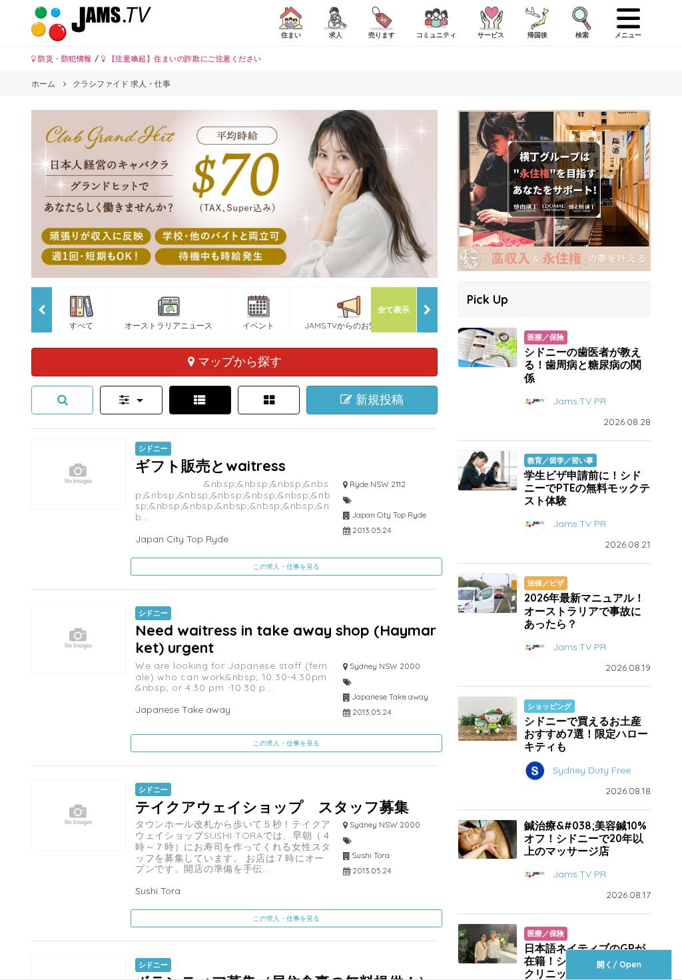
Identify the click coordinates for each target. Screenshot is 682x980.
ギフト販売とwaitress (217, 465)
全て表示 (394, 309)
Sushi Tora (157, 891)
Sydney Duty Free (592, 769)
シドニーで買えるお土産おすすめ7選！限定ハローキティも (586, 733)
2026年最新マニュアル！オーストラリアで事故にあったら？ (584, 610)
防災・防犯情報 (64, 58)
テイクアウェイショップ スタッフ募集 (272, 806)
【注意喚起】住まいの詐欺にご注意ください (183, 58)
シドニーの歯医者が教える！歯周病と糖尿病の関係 (582, 364)
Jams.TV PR (579, 400)
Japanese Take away (182, 710)
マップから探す (238, 361)
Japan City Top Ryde (181, 539)
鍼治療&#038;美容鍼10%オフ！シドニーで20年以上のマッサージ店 (585, 838)
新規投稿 (378, 399)
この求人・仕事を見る (286, 566)
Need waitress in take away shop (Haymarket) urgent (285, 638)
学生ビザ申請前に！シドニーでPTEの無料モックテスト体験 (587, 487)
